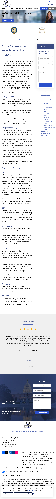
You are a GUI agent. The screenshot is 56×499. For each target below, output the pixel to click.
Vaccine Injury (18, 39)
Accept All (8, 494)
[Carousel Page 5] (33, 355)
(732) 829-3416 (46, 4)
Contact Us (44, 8)
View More (28, 360)
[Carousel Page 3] (26, 355)
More (53, 8)
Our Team (10, 8)
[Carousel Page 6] (36, 355)
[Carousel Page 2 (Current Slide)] (23, 355)
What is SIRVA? (48, 97)
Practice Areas (19, 8)
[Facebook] (3, 452)
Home (3, 8)
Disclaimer (19, 431)
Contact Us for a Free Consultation (9, 402)
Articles (36, 8)
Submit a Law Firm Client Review (28, 366)
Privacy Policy (27, 431)
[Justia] (13, 452)
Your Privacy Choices (12, 472)
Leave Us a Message (42, 381)
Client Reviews (28, 322)
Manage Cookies (33, 472)
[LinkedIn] (10, 452)
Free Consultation (48, 2)
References (29, 8)
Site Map (34, 431)
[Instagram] (16, 452)
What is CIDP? (48, 99)
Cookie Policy (23, 472)
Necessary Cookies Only (23, 494)
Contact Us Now (8, 20)
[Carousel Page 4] (29, 355)
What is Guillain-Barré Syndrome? (48, 107)
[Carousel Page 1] (19, 355)
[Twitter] (6, 452)
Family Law (44, 135)
